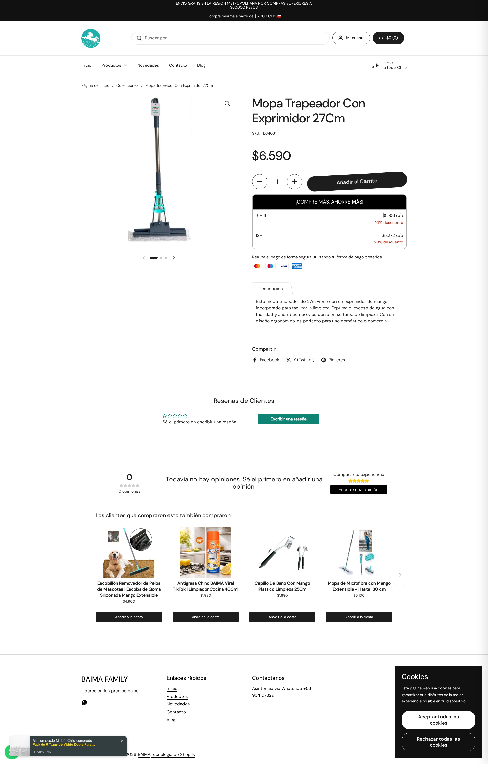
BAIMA (144, 754)
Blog (171, 719)
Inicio (172, 688)
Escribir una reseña (289, 419)
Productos (177, 696)
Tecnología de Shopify (173, 754)
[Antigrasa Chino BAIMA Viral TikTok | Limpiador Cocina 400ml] (206, 552)
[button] (388, 38)
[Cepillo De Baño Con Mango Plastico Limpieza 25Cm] (282, 552)
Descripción (270, 288)
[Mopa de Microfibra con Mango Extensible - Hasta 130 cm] (359, 552)
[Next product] (400, 575)
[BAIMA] (90, 38)
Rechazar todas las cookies (438, 742)
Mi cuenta (355, 37)
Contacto (176, 712)
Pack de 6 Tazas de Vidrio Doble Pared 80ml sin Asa (64, 744)
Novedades (178, 704)
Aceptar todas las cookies (438, 720)
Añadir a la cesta (129, 617)
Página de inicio (95, 85)
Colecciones (127, 85)
